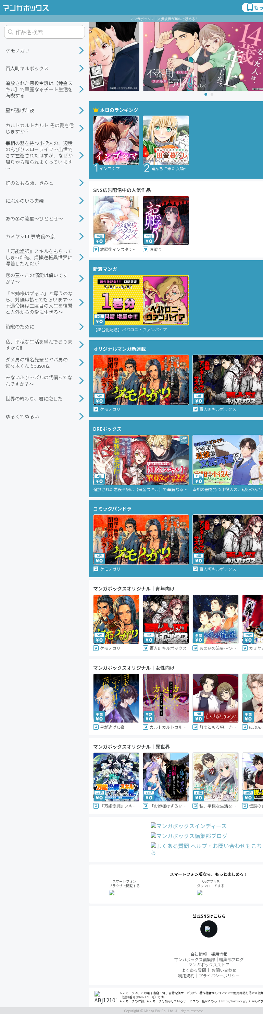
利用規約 (186, 975)
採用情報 (219, 954)
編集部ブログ (231, 959)
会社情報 (198, 954)
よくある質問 (193, 970)
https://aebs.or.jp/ (234, 1001)
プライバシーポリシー (219, 975)
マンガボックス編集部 (194, 959)
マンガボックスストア (208, 964)
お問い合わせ (224, 970)
